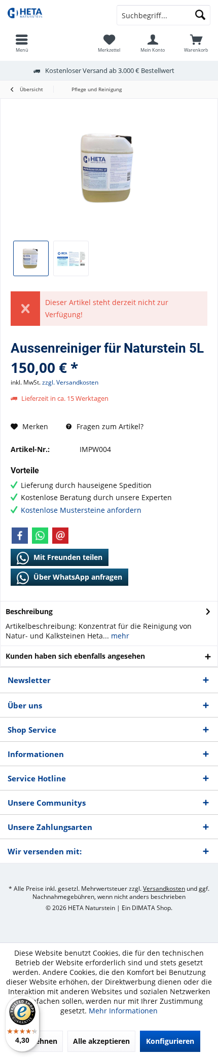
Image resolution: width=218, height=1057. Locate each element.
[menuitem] (196, 43)
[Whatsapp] (40, 535)
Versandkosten (164, 888)
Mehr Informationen (123, 1010)
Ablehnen (40, 1041)
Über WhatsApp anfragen (76, 577)
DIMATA (143, 907)
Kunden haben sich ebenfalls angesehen (75, 656)
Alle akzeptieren (101, 1041)
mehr (119, 635)
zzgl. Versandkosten (70, 382)
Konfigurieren (170, 1041)
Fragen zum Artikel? (109, 426)
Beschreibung (29, 611)
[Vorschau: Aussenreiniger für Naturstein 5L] (31, 258)
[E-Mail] (60, 535)
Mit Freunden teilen (66, 557)
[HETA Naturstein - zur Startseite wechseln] (54, 15)
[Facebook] (20, 535)
